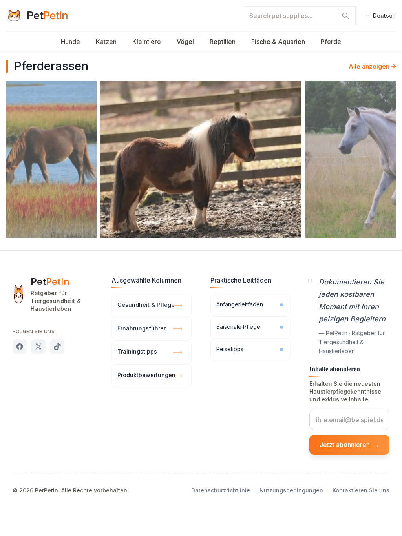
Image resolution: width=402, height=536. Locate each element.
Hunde (70, 42)
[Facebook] (20, 346)
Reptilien (223, 42)
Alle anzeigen (369, 66)
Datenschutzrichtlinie (220, 490)
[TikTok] (57, 346)
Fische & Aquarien (278, 42)
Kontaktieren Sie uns (361, 490)
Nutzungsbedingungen (291, 490)
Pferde (331, 42)
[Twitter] (38, 346)
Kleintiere (146, 42)
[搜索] (345, 16)
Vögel (185, 42)
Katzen (106, 42)
